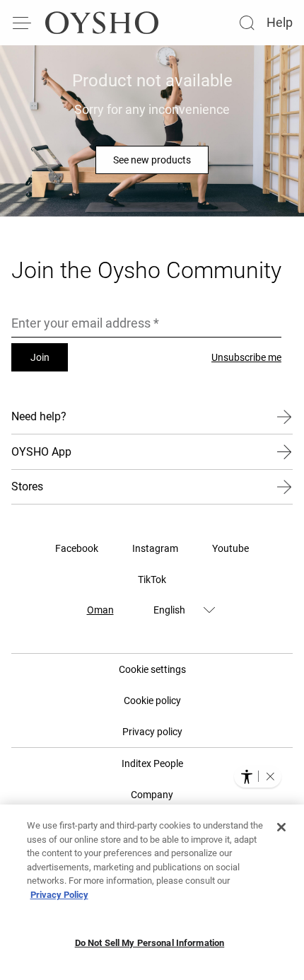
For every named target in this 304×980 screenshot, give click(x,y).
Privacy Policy (59, 894)
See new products (152, 160)
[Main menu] (22, 22)
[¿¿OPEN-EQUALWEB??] (257, 776)
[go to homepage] (101, 22)
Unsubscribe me (246, 357)
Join (39, 357)
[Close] (281, 827)
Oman (100, 610)
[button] (270, 776)
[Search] (246, 22)
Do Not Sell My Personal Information (150, 943)
